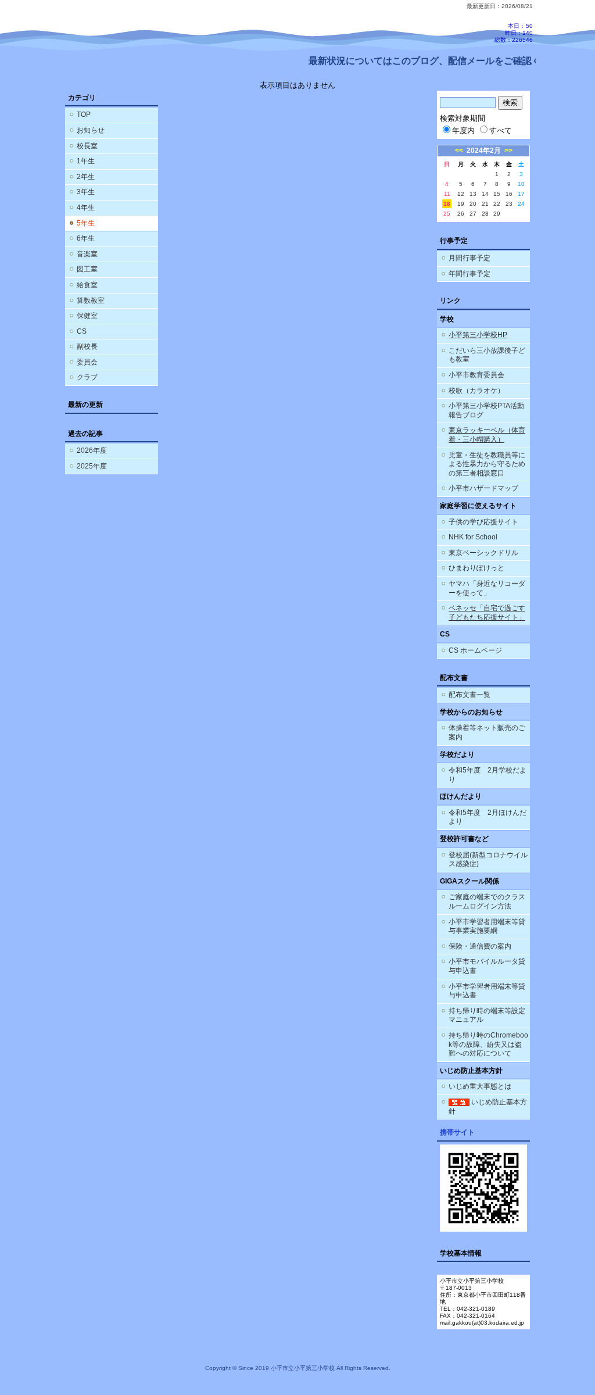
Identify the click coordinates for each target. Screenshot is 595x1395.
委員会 (87, 362)
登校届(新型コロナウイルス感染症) (488, 859)
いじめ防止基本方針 (488, 1106)
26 (460, 213)
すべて (500, 130)
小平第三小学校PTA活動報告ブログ (486, 410)
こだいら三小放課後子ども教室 (487, 355)
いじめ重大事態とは (480, 1086)
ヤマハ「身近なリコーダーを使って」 (487, 588)
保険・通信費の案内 (480, 946)
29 (496, 213)
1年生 (86, 161)
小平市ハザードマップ (483, 488)
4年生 (86, 207)
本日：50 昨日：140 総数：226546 (513, 33)
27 (472, 213)
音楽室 (87, 254)
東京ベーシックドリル (483, 553)
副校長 (87, 346)
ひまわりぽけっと (476, 568)
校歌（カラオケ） (476, 391)
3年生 (86, 192)
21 (485, 204)
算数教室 (91, 300)
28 (485, 213)
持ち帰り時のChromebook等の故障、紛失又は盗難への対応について (488, 1044)
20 (472, 204)
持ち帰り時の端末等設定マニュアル (487, 1015)
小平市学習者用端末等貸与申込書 (487, 991)
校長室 (87, 146)
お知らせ (91, 130)
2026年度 (92, 450)
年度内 (463, 130)
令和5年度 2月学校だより (487, 775)
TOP (84, 114)
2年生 (86, 177)
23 (509, 204)
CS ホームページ (475, 650)
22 (496, 204)
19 (460, 204)
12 (460, 194)
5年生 (86, 223)
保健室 (87, 316)
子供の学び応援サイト (483, 522)
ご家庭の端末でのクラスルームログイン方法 (487, 901)
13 (472, 194)
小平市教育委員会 (476, 375)
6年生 (86, 238)
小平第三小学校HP (478, 335)
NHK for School (473, 537)
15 (496, 194)
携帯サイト (457, 1132)
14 (485, 194)
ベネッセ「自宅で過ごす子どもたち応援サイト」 (487, 612)
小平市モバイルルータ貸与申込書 (487, 966)
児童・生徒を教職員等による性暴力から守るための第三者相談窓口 (487, 464)
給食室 (87, 285)
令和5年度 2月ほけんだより (487, 817)
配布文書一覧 (469, 695)
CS (82, 331)
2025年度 (92, 466)
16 (509, 194)
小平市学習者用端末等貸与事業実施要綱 (487, 926)
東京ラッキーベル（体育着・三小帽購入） (487, 434)
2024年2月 (484, 150)
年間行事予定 (469, 274)
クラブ (87, 377)
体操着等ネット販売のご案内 (487, 732)
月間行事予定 (469, 258)
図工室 (87, 269)
